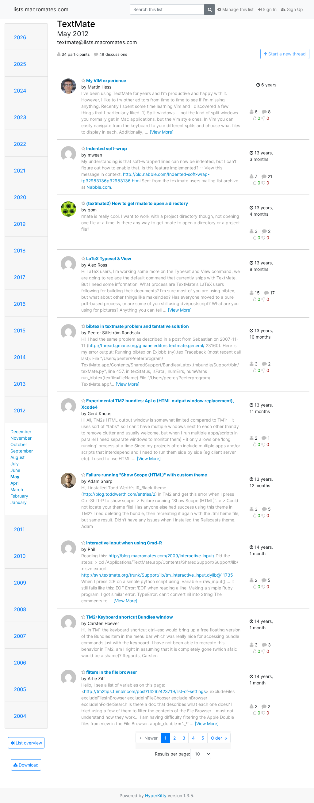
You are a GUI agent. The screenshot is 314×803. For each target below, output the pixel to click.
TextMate (76, 24)
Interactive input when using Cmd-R (123, 542)
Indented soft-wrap (106, 148)
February (19, 495)
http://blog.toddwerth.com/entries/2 (119, 494)
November (21, 438)
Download (28, 764)
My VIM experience (105, 80)
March (16, 489)
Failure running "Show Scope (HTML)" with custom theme (146, 474)
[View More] (162, 131)
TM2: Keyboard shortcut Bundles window (129, 616)
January (18, 502)
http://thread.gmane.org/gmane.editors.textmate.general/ (146, 345)
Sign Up (294, 9)
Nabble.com (98, 187)
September (21, 450)
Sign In (269, 9)
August (17, 457)
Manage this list (237, 9)
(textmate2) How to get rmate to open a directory (136, 203)
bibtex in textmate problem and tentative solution (137, 326)
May (14, 476)
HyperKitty (156, 795)
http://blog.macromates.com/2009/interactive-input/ (161, 555)
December (20, 431)
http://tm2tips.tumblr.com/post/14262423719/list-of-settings (145, 691)
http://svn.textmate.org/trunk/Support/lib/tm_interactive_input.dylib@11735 (157, 575)
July (14, 463)
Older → (219, 738)
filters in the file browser (111, 672)
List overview (28, 742)
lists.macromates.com (40, 9)
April (14, 483)
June (15, 470)
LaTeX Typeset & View (108, 258)
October (18, 444)
